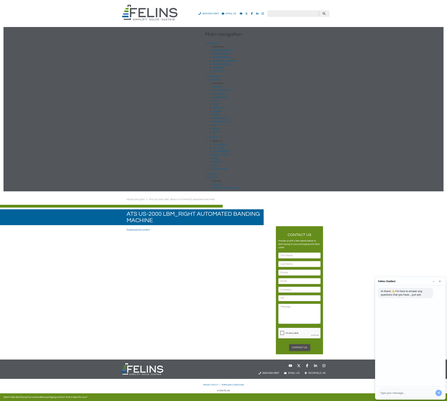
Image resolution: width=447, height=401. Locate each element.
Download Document (138, 230)
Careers (216, 162)
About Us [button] (214, 137)
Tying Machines (220, 53)
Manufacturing (220, 118)
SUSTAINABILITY (221, 151)
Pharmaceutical (221, 121)
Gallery (212, 174)
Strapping (217, 67)
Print (215, 125)
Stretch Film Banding (223, 60)
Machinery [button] (214, 43)
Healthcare (218, 107)
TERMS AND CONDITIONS (232, 385)
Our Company (220, 144)
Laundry (216, 111)
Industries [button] (214, 80)
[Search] (324, 13)
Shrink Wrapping (221, 57)
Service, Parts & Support (225, 188)
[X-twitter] (246, 13)
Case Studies (219, 168)
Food (215, 104)
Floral (215, 101)
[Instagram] (262, 13)
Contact (216, 184)
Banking (216, 87)
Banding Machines (222, 50)
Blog (214, 158)
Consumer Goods (222, 90)
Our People (218, 148)
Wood (215, 132)
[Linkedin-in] (257, 13)
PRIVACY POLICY (211, 385)
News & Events (220, 155)
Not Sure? (217, 71)
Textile (215, 128)
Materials (214, 76)
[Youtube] (241, 13)
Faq (214, 165)
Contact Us (299, 347)
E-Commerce (219, 97)
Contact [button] (213, 177)
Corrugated (218, 94)
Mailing (216, 114)
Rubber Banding (221, 64)
